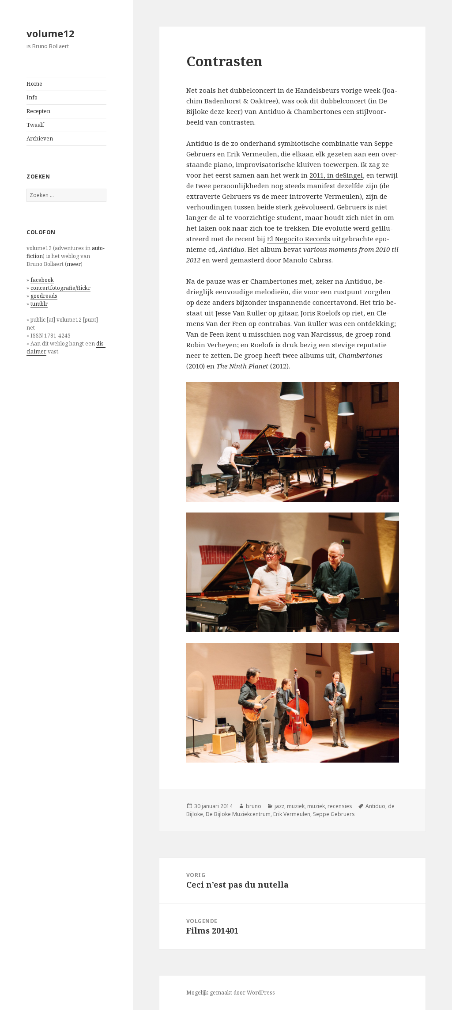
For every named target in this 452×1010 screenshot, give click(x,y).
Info (32, 97)
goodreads (43, 296)
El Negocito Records (298, 238)
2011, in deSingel (336, 175)
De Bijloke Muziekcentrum (238, 814)
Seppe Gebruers (334, 814)
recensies (340, 806)
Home (34, 83)
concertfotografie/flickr (60, 288)
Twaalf (35, 125)
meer (74, 264)
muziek (296, 806)
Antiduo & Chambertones (300, 111)
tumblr (39, 304)
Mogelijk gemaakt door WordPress (230, 992)
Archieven (39, 138)
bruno (253, 806)
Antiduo (375, 806)
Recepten (38, 111)
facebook (42, 280)
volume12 (50, 33)
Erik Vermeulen (291, 814)
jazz (279, 806)
